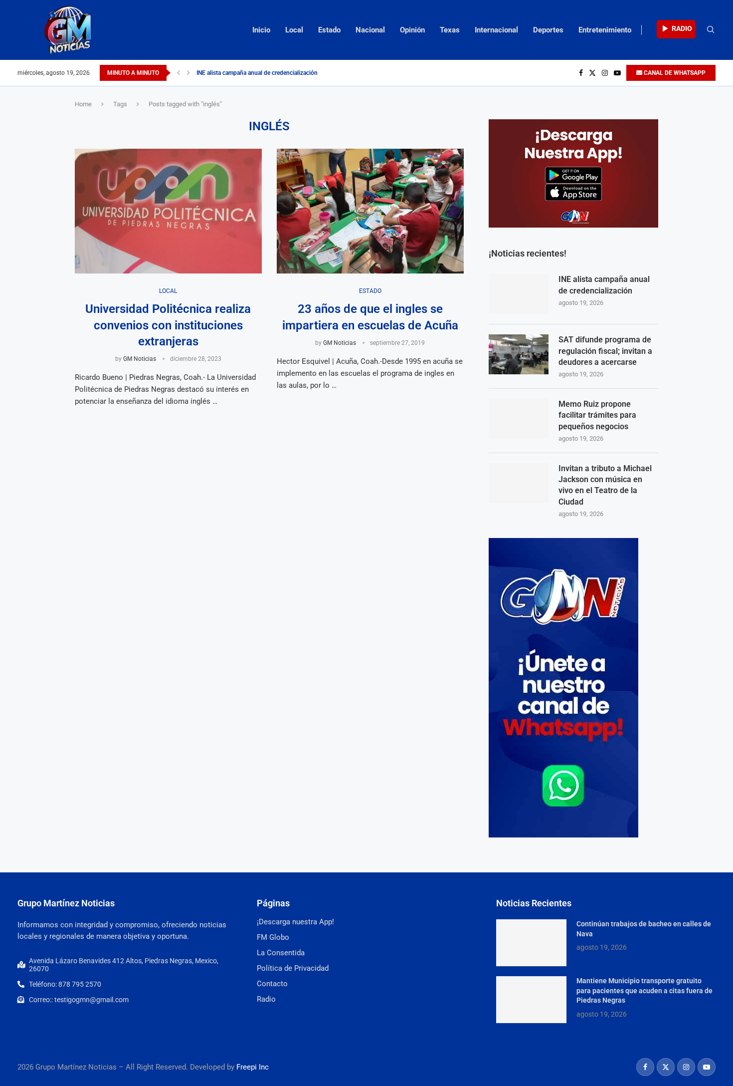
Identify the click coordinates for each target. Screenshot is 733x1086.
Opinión (412, 29)
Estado (329, 29)
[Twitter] (592, 73)
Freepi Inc (252, 1067)
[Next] (188, 73)
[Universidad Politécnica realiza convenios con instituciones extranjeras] (168, 211)
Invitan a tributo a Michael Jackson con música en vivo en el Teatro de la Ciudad (605, 485)
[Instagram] (604, 73)
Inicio (261, 29)
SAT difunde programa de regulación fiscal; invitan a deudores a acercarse (605, 351)
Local (294, 29)
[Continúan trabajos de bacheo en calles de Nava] (531, 942)
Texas (450, 29)
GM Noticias (139, 358)
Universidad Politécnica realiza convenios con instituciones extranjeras (168, 325)
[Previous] (179, 73)
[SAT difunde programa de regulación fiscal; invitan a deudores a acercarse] (519, 354)
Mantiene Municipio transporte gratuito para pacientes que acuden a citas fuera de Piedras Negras (644, 990)
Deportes (548, 29)
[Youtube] (617, 73)
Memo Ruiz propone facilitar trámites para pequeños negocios (597, 415)
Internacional (496, 29)
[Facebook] (580, 73)
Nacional (370, 29)
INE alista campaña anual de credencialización (257, 72)
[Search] (711, 30)
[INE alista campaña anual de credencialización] (519, 294)
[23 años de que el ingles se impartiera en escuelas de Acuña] (370, 211)
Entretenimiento (604, 29)
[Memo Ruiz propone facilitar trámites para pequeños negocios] (519, 419)
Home (83, 104)
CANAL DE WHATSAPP (674, 72)
